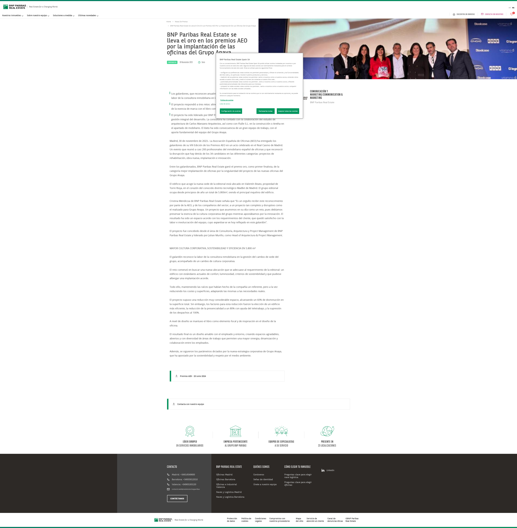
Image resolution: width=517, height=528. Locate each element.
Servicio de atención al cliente (315, 519)
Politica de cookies (226, 100)
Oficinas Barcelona (225, 479)
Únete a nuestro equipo (265, 484)
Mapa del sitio (299, 519)
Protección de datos (232, 519)
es (513, 7)
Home (168, 21)
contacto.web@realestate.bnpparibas (186, 489)
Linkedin (330, 470)
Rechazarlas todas (266, 111)
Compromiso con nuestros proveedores (279, 519)
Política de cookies (246, 519)
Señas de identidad (263, 479)
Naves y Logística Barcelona (230, 497)
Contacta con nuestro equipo (190, 404)
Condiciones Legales (260, 519)
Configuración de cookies (231, 111)
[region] (259, 86)
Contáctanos (177, 498)
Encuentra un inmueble (466, 14)
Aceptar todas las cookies (288, 111)
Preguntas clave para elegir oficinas (298, 483)
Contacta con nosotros (494, 14)
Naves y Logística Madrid (229, 492)
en (510, 7)
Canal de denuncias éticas (335, 519)
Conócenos (258, 474)
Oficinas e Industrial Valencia (226, 486)
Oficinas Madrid (224, 474)
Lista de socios (225, 104)
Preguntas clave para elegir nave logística (298, 476)
